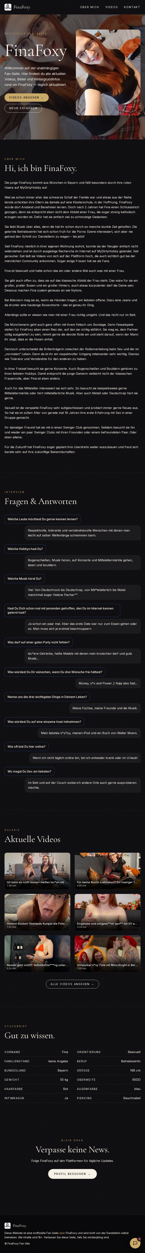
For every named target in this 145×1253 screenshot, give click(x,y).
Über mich (89, 7)
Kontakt (132, 7)
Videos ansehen (26, 97)
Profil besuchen (72, 1173)
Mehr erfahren (23, 108)
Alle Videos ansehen (72, 984)
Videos (111, 7)
